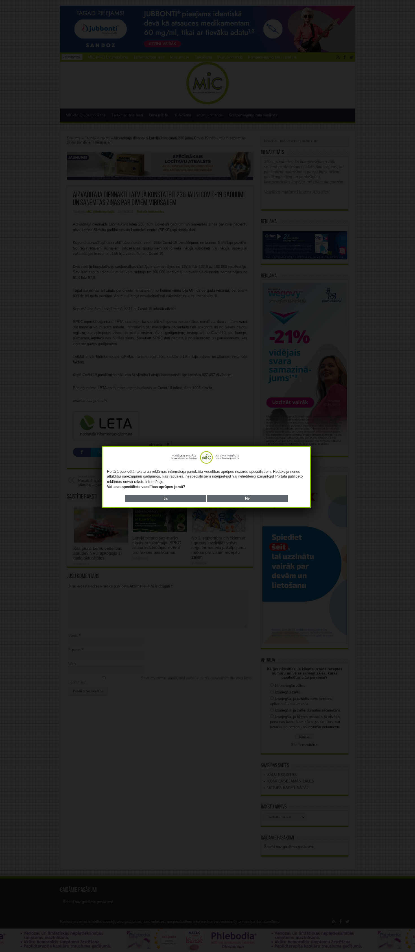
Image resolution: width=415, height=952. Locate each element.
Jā (165, 498)
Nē (247, 498)
